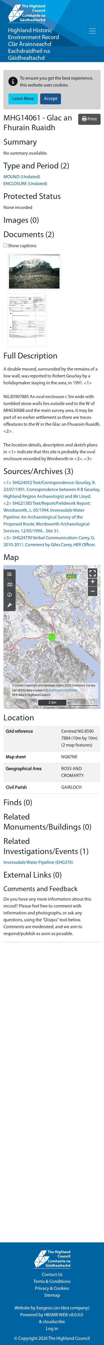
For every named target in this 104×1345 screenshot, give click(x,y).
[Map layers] (9, 575)
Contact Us (52, 1275)
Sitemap (52, 1295)
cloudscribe (54, 1322)
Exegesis (44, 1308)
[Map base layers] (9, 585)
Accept (50, 99)
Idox (65, 1308)
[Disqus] (52, 1019)
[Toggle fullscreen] (92, 573)
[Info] (9, 595)
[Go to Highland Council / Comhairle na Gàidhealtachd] (26, 11)
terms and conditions (63, 690)
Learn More (23, 99)
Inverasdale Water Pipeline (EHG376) (38, 862)
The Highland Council (69, 1338)
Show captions (21, 246)
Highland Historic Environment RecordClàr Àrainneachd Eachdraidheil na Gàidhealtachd (33, 44)
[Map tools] (9, 605)
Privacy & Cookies (52, 1288)
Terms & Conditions (52, 1281)
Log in (52, 1329)
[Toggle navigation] (92, 31)
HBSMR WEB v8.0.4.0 (64, 1315)
